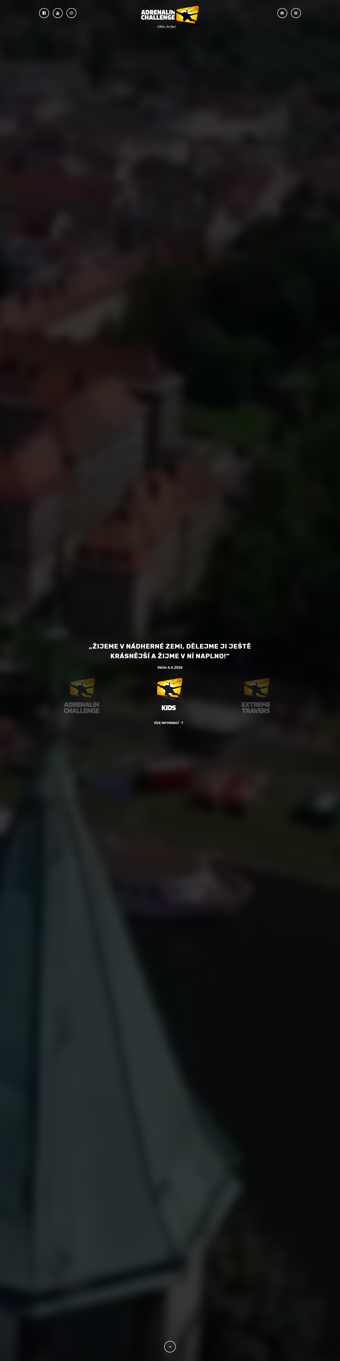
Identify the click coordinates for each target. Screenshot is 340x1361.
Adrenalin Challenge (170, 17)
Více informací (166, 723)
